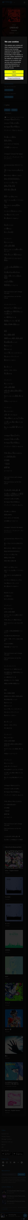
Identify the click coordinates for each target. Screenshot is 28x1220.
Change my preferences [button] (14, 78)
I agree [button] (14, 71)
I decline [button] (14, 75)
